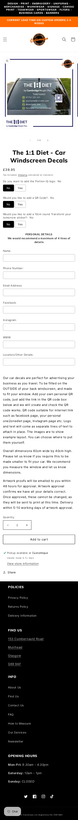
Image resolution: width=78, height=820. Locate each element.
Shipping (22, 175)
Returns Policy (18, 606)
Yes (20, 188)
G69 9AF (14, 664)
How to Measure (19, 723)
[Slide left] (30, 140)
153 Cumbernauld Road (26, 639)
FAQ (11, 714)
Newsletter (15, 741)
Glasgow (14, 656)
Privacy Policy (18, 597)
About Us (14, 687)
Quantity (8, 517)
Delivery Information (22, 615)
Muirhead (15, 647)
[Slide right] (47, 140)
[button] (5, 39)
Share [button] (12, 572)
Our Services (17, 732)
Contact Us (16, 705)
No (8, 188)
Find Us (13, 696)
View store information (23, 563)
